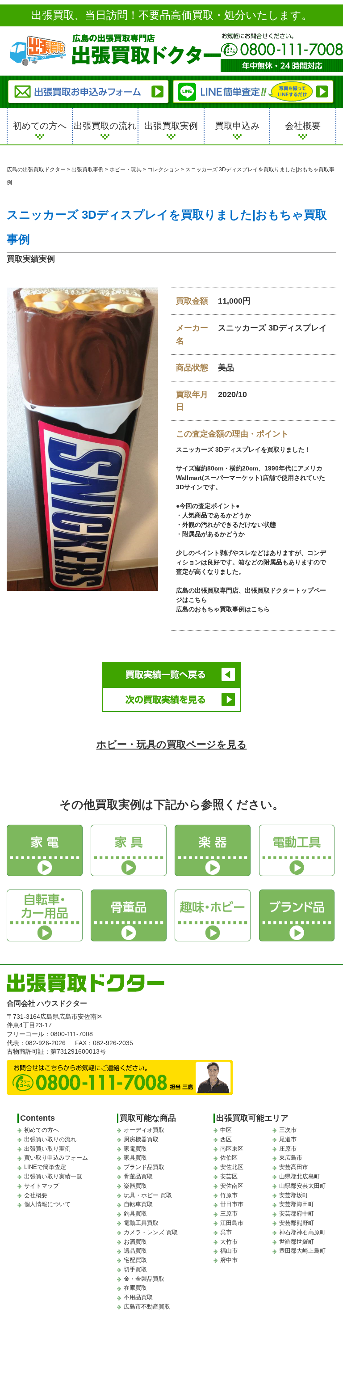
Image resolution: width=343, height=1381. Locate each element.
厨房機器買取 (141, 1139)
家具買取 (135, 1157)
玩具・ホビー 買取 (148, 1195)
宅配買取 (135, 1260)
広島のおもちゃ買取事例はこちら (223, 609)
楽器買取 (135, 1185)
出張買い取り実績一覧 (53, 1176)
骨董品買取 (138, 1176)
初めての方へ (40, 126)
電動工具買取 (141, 1223)
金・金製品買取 (144, 1278)
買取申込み (237, 126)
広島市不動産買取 (147, 1306)
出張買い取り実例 (47, 1148)
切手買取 (135, 1269)
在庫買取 (135, 1287)
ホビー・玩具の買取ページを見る (171, 744)
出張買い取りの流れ (50, 1139)
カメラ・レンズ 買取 (151, 1232)
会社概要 (303, 126)
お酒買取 (135, 1241)
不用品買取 (138, 1297)
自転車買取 (138, 1204)
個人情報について (47, 1204)
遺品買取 (135, 1250)
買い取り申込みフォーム (56, 1157)
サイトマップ (41, 1185)
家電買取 (135, 1148)
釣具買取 (135, 1213)
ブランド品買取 (144, 1167)
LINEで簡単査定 (45, 1167)
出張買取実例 (171, 126)
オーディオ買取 (144, 1130)
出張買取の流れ (105, 126)
